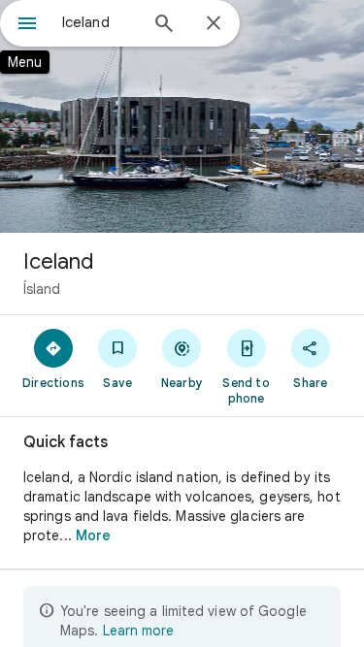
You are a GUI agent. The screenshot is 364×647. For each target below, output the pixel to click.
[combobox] (99, 22)
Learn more (138, 630)
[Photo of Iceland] (182, 116)
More (93, 535)
